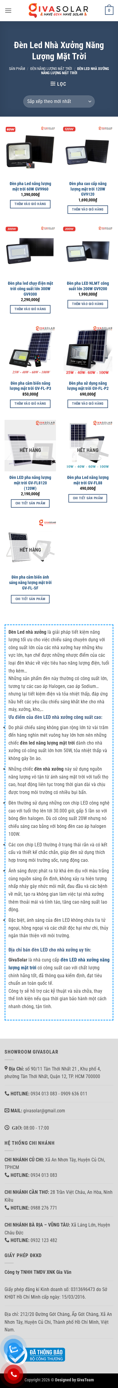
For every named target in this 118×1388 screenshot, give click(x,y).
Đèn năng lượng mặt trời (51, 69)
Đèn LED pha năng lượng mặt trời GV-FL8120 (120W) (30, 482)
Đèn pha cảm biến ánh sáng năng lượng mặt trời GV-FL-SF (30, 582)
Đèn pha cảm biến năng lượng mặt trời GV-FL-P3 (30, 386)
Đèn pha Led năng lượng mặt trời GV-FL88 (88, 480)
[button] (8, 10)
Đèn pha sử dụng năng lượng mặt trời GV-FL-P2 (88, 386)
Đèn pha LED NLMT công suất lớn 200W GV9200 (88, 286)
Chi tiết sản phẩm (30, 503)
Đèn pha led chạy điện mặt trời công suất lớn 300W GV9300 (30, 288)
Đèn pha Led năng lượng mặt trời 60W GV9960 (30, 186)
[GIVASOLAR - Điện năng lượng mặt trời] (59, 10)
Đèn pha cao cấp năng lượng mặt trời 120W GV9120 (88, 189)
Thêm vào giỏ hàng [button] (30, 204)
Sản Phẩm (17, 69)
